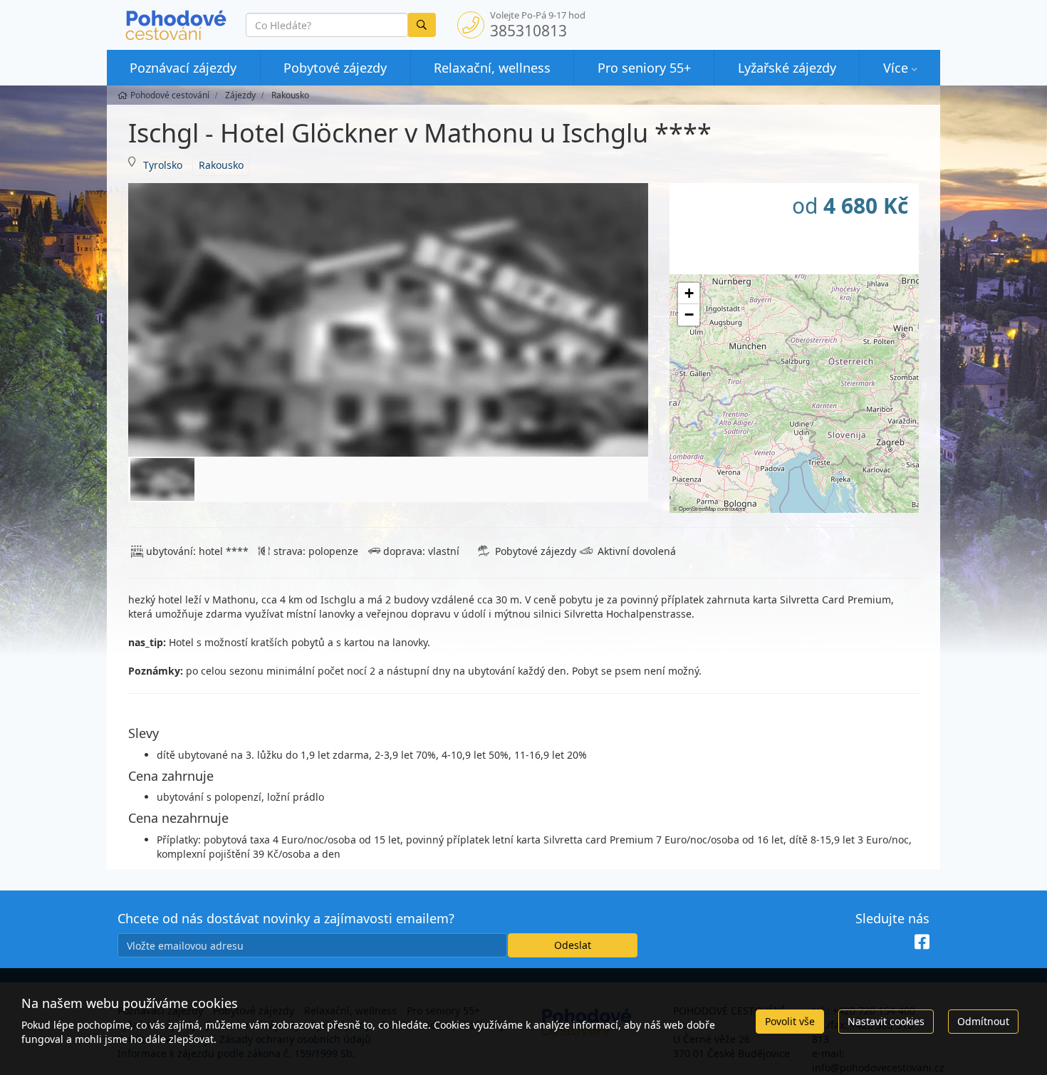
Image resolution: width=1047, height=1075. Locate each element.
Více (895, 67)
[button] (688, 293)
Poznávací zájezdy (183, 67)
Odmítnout (983, 1021)
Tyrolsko (162, 165)
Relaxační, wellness (492, 67)
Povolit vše (790, 1021)
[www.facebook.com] (922, 941)
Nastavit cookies (886, 1021)
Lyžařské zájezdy (787, 67)
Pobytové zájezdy (335, 67)
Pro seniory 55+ (644, 67)
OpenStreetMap (697, 508)
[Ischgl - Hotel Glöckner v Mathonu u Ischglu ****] (388, 320)
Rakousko (221, 165)
